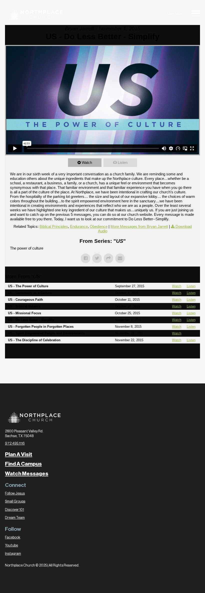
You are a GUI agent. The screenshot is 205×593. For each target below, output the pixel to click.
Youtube (11, 545)
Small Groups (15, 501)
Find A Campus (23, 464)
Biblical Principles (54, 226)
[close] (195, 14)
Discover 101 (14, 510)
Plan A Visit (18, 454)
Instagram (13, 554)
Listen (123, 162)
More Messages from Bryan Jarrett (139, 226)
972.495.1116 (15, 443)
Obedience (99, 226)
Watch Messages (26, 473)
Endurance (79, 226)
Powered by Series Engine (181, 353)
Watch (87, 162)
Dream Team (15, 518)
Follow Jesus (15, 493)
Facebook (12, 537)
